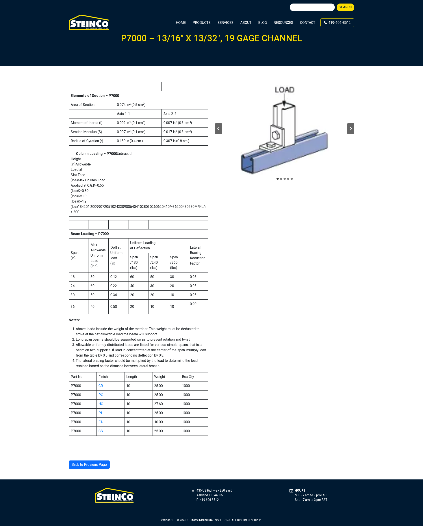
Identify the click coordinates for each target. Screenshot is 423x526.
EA (100, 422)
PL (100, 413)
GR (100, 386)
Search (345, 7)
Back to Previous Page (89, 464)
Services (225, 23)
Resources (283, 23)
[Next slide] (350, 128)
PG (100, 395)
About (245, 23)
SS (100, 431)
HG (100, 404)
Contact (307, 23)
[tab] (277, 179)
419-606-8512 (339, 23)
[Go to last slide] (218, 128)
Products (202, 23)
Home (181, 23)
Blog (262, 23)
